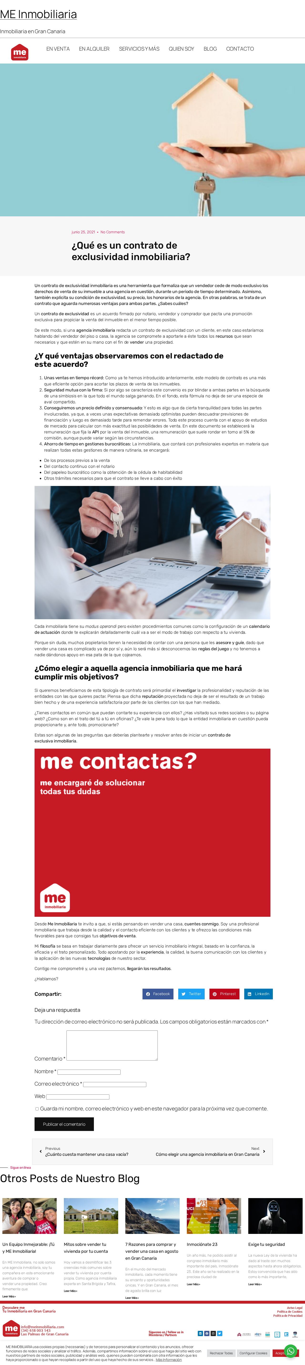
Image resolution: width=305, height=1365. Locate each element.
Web (40, 1096)
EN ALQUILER (94, 48)
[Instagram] (213, 1333)
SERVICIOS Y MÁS (139, 48)
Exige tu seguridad (266, 1244)
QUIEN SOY (181, 48)
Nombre (45, 1071)
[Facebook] (206, 1333)
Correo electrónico (58, 1083)
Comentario (50, 1058)
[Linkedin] (200, 1333)
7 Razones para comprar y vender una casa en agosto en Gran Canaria (151, 1251)
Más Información (169, 1359)
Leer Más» (9, 1296)
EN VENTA (58, 48)
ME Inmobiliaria (38, 13)
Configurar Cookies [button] (253, 1353)
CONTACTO (240, 48)
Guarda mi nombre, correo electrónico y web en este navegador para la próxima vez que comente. (154, 1108)
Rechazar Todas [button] (221, 1353)
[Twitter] (219, 1333)
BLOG (210, 48)
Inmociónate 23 (202, 1244)
